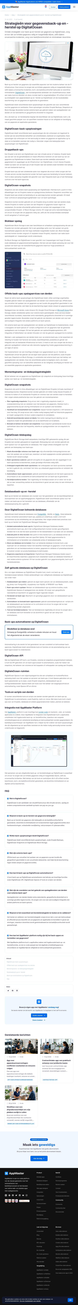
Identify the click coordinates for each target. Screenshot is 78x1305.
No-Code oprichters (43, 1254)
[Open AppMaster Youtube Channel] (23, 1195)
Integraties (40, 1192)
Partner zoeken (60, 1184)
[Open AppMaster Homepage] (17, 1173)
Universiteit (40, 1231)
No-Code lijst (40, 1250)
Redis (57, 514)
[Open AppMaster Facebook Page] (13, 1195)
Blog (38, 1235)
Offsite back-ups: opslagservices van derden (21, 965)
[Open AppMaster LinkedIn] (20, 1195)
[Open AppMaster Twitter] (16, 1195)
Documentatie (60, 1212)
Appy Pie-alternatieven (62, 1246)
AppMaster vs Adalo (42, 1270)
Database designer (42, 1180)
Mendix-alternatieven (62, 1254)
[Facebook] (12, 990)
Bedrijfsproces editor (43, 1184)
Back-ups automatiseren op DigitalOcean (19, 975)
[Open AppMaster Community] (6, 1195)
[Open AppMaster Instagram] (26, 1195)
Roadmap (39, 1246)
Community (59, 1204)
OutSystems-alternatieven (63, 1250)
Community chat (60, 1208)
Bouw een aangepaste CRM (64, 1269)
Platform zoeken (41, 1258)
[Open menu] (74, 6)
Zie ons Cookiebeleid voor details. (30, 1301)
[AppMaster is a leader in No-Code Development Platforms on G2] (6, 1201)
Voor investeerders (61, 1192)
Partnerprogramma (61, 1180)
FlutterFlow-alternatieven (63, 1265)
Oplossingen (40, 1196)
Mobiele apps (41, 1177)
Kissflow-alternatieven (62, 1239)
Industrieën (40, 1199)
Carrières (58, 1177)
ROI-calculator (41, 1242)
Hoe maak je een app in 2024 (64, 1273)
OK (70, 1300)
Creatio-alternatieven (62, 1242)
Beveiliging (40, 1215)
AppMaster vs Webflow (43, 1274)
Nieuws (39, 1239)
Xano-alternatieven (61, 1231)
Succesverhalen (41, 1203)
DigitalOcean (20, 92)
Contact (58, 1188)
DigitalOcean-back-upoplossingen (17, 962)
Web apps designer (42, 1188)
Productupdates (41, 1211)
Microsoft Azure (63, 310)
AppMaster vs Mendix (43, 1285)
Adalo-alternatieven (61, 1261)
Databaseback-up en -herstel (16, 972)
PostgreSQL (42, 514)
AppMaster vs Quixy (42, 1289)
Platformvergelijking (42, 1218)
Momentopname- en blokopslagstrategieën (20, 968)
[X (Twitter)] (8, 990)
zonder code (43, 712)
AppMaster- (12, 712)
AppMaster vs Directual (43, 1281)
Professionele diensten (62, 1196)
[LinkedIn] (17, 990)
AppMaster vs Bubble (43, 1277)
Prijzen (39, 1207)
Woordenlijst (40, 1261)
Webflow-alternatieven (62, 1258)
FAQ (8, 979)
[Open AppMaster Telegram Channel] (9, 1195)
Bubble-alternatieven (62, 1235)
